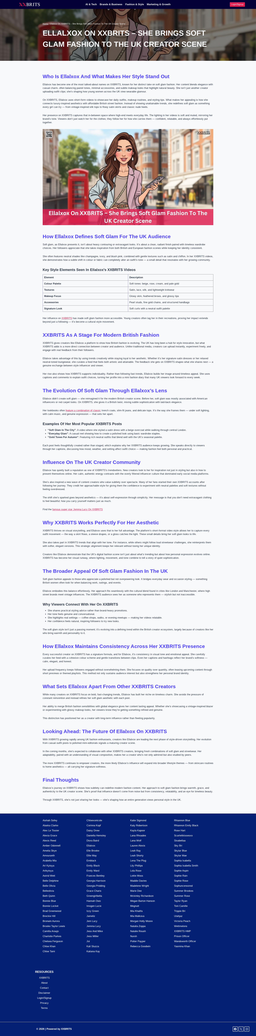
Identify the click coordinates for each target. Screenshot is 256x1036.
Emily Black (93, 865)
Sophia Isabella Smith (186, 865)
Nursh (133, 936)
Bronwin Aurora (51, 921)
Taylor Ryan (180, 901)
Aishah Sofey (50, 820)
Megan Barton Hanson (142, 901)
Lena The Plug (138, 860)
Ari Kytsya (48, 865)
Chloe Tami (49, 951)
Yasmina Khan (182, 946)
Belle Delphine (51, 880)
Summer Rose (182, 896)
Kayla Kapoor (137, 830)
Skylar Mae (180, 855)
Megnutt (134, 906)
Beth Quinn (49, 896)
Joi (88, 941)
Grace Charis (94, 890)
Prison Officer (181, 936)
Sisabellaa (179, 840)
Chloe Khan (49, 946)
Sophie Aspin (181, 870)
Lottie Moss (136, 875)
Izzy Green (93, 911)
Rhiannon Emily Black (186, 825)
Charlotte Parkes (52, 936)
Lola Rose (135, 870)
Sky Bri (178, 845)
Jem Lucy (92, 921)
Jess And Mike (95, 931)
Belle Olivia (49, 885)
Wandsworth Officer (185, 941)
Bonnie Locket (50, 906)
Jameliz (91, 916)
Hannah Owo (94, 901)
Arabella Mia (49, 860)
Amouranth (49, 855)
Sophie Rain (180, 875)
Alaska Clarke (50, 825)
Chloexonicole (94, 820)
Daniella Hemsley (96, 835)
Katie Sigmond (138, 820)
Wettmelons (180, 926)
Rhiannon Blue (182, 820)
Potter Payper (137, 941)
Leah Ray (135, 850)
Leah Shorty (137, 855)
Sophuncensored (183, 885)
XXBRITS (66, 318)
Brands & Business (111, 4)
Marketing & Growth (159, 4)
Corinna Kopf (94, 825)
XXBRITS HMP (182, 931)
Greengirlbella (94, 896)
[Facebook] (235, 1029)
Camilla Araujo (51, 931)
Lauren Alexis (137, 845)
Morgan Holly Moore (141, 921)
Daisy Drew (93, 830)
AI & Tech (91, 4)
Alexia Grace (50, 835)
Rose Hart (179, 830)
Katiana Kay (93, 951)
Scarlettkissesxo (183, 835)
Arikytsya (48, 870)
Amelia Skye (50, 850)
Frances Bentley (96, 875)
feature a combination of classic (83, 410)
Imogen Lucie (94, 906)
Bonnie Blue (49, 901)
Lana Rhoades (138, 835)
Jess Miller (93, 936)
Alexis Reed (49, 840)
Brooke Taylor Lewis (54, 926)
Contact (44, 987)
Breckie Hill (49, 916)
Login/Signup (237, 4)
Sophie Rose (181, 880)
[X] (241, 1029)
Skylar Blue (180, 850)
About (44, 982)
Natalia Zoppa (137, 926)
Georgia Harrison (96, 880)
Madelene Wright (139, 885)
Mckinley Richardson (141, 896)
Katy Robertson (138, 825)
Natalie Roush (138, 931)
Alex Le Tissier (51, 830)
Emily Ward (93, 870)
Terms (44, 1008)
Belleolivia (48, 890)
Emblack (91, 860)
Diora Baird (93, 840)
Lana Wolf (135, 840)
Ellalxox (91, 845)
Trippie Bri (179, 911)
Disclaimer (44, 993)
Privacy (44, 1003)
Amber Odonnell (51, 845)
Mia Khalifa (136, 911)
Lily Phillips (136, 865)
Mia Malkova (137, 916)
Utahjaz (178, 916)
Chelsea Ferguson (53, 941)
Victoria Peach (182, 921)
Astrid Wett (49, 875)
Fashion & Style (134, 4)
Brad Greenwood (52, 911)
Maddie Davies (138, 880)
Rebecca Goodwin (140, 946)
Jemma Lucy (94, 926)
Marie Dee (136, 890)
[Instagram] (246, 1029)
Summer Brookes (183, 890)
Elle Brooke (93, 850)
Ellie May (92, 855)
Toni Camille (181, 906)
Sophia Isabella (182, 860)
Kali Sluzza (93, 946)
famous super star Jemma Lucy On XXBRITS (77, 509)
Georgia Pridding (96, 885)
